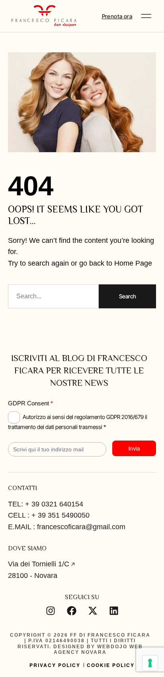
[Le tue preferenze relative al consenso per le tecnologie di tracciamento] (150, 663)
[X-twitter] (92, 610)
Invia (134, 448)
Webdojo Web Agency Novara (98, 649)
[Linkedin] (113, 610)
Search (127, 296)
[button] (146, 16)
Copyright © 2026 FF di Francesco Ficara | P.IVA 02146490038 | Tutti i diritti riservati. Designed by (80, 640)
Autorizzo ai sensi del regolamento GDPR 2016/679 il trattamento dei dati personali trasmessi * (77, 421)
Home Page (133, 263)
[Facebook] (71, 610)
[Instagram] (50, 610)
